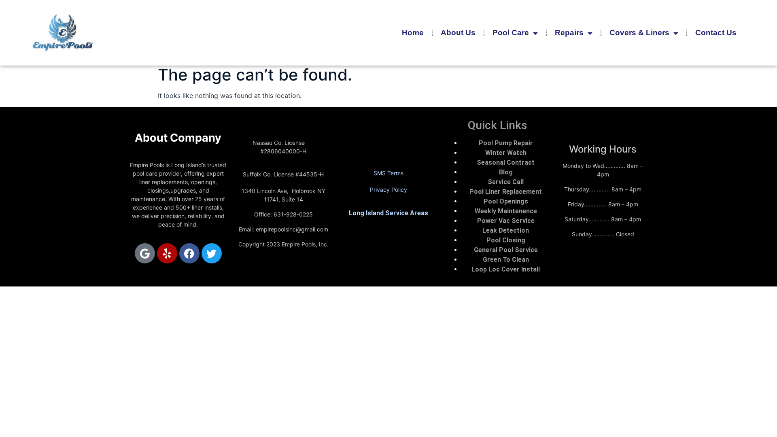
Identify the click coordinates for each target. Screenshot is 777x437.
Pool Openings (506, 201)
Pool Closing (505, 240)
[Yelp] (167, 253)
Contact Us (716, 32)
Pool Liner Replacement (505, 191)
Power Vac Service (506, 221)
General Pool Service (506, 250)
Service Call (506, 182)
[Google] (145, 253)
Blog (506, 172)
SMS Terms (388, 173)
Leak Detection (505, 230)
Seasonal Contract (506, 162)
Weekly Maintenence (506, 211)
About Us (458, 32)
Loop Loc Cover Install (505, 269)
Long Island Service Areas (388, 213)
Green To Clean (506, 259)
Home (413, 32)
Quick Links (497, 125)
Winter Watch (505, 153)
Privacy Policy (388, 189)
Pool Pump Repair (506, 143)
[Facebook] (189, 253)
